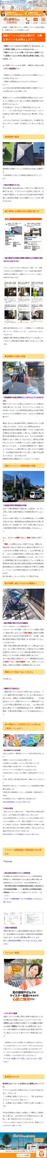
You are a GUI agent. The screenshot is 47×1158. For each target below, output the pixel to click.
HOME (4, 27)
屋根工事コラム (16, 27)
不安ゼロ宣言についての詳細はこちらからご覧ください (21, 834)
